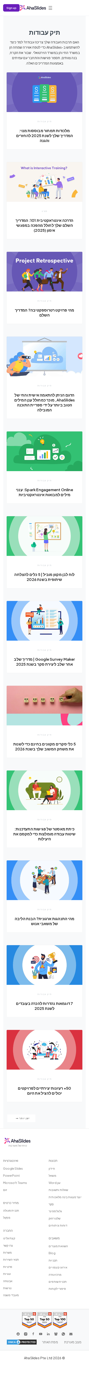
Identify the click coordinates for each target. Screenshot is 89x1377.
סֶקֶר (51, 1204)
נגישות (7, 1288)
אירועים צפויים (58, 1267)
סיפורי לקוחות (57, 1288)
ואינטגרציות (10, 1160)
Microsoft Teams (15, 1183)
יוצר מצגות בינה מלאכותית (65, 1197)
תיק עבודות (44, 121)
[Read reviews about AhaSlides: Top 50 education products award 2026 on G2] (45, 1320)
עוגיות (7, 1273)
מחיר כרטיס (11, 1203)
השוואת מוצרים (58, 1246)
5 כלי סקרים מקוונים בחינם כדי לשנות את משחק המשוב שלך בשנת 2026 (44, 746)
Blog (52, 1253)
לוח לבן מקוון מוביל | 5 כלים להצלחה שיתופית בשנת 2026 (44, 577)
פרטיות (7, 1266)
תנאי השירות (11, 1259)
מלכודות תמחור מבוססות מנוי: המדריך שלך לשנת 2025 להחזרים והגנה (44, 135)
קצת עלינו (9, 1238)
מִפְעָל (6, 1217)
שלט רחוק (55, 1218)
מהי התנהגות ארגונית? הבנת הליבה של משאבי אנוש (44, 921)
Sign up (11, 8)
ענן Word (55, 1183)
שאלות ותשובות (58, 1190)
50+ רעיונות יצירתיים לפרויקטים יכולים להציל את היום (44, 1090)
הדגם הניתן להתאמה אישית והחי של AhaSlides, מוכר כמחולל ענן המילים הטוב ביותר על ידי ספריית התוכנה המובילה (44, 402)
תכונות (53, 1160)
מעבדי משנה (11, 1295)
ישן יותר (24, 1118)
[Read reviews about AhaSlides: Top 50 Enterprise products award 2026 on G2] (29, 1320)
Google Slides (13, 1168)
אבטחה (7, 1281)
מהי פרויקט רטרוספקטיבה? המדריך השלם (44, 312)
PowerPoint (11, 1175)
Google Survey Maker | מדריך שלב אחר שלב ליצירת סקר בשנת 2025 (44, 661)
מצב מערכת (72, 1342)
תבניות (53, 1260)
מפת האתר (50, 1342)
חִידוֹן (52, 1168)
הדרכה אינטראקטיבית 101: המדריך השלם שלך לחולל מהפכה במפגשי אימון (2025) (44, 225)
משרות (7, 1252)
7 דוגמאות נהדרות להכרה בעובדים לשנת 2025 (44, 1006)
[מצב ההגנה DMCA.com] (22, 1342)
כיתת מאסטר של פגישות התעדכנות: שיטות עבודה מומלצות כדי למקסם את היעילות (44, 833)
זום (5, 1190)
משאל (52, 1175)
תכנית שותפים (58, 1281)
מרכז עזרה (55, 1274)
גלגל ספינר (55, 1211)
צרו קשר (8, 1245)
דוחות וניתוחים (58, 1225)
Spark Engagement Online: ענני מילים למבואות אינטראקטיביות (44, 492)
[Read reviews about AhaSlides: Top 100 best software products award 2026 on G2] (60, 1320)
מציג (44, 211)
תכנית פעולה (11, 1210)
